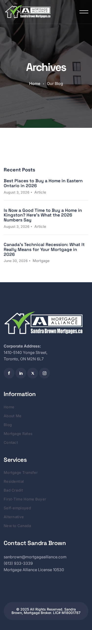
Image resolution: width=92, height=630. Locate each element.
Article (40, 192)
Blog (8, 424)
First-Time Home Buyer (25, 499)
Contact (11, 442)
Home (34, 83)
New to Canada (17, 525)
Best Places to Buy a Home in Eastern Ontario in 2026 (43, 183)
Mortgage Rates (18, 433)
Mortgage (41, 260)
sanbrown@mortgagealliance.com (35, 556)
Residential (14, 481)
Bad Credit (13, 490)
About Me (12, 416)
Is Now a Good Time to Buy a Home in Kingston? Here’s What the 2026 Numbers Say (43, 215)
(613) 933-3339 (18, 563)
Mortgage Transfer (21, 472)
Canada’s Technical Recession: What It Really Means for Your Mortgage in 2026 (44, 249)
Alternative (14, 516)
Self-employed (17, 508)
